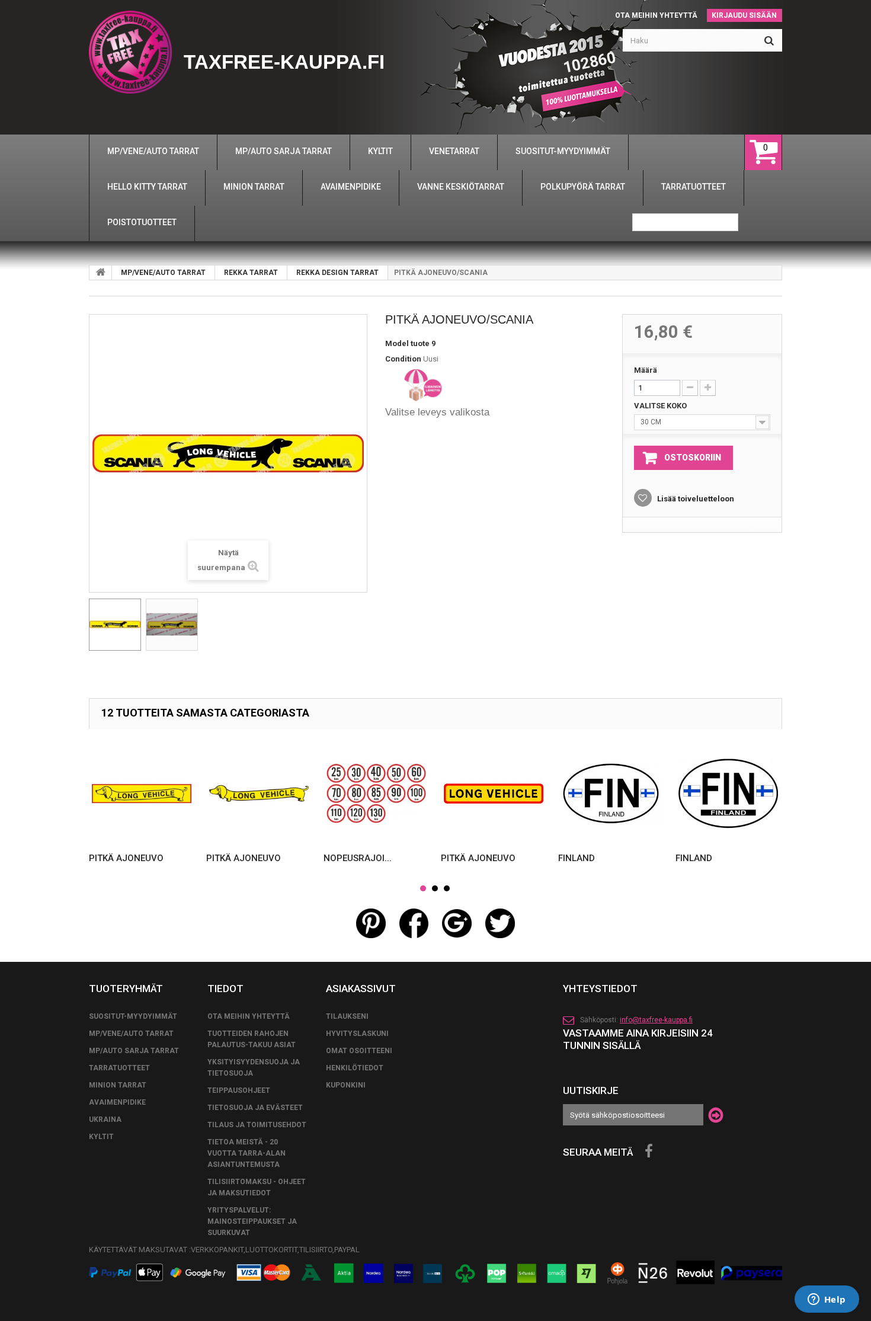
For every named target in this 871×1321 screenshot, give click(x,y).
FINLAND (576, 858)
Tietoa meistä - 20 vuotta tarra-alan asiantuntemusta (246, 1153)
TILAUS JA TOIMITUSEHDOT (256, 1125)
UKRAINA (105, 1119)
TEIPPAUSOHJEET (238, 1090)
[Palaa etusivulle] (100, 273)
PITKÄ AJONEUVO (126, 858)
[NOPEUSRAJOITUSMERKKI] (376, 793)
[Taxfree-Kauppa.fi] (130, 52)
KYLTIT (101, 1137)
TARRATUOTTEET (119, 1068)
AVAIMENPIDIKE (117, 1102)
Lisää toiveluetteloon (694, 498)
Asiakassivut (361, 988)
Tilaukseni (347, 1016)
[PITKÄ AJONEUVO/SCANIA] (115, 625)
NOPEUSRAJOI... (358, 858)
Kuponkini (346, 1085)
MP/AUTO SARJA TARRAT (134, 1051)
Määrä (645, 370)
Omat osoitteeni (359, 1051)
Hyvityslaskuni (357, 1033)
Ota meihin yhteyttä (656, 15)
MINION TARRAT (117, 1085)
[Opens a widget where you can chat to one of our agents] (826, 1300)
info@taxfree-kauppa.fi (656, 1020)
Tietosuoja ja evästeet (255, 1108)
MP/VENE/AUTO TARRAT (163, 272)
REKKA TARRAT (251, 272)
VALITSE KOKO (661, 405)
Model (397, 343)
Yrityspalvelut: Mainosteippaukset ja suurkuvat (252, 1221)
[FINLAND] (611, 793)
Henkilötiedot (354, 1068)
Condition (403, 358)
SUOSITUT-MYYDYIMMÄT (133, 1016)
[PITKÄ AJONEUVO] (141, 793)
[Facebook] (649, 1151)
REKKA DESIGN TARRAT (337, 272)
